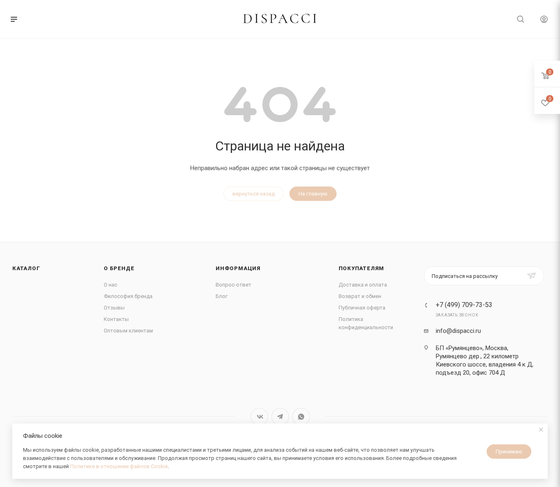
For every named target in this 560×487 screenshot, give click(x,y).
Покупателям (362, 268)
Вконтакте (259, 417)
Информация (238, 268)
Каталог (26, 268)
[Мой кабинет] (544, 20)
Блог (222, 296)
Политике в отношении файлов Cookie (119, 466)
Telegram (280, 417)
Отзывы (114, 308)
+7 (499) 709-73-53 (464, 305)
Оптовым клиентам (128, 331)
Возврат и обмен (360, 296)
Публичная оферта (362, 308)
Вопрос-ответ (233, 285)
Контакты (116, 319)
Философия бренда (128, 296)
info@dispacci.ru (458, 331)
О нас (110, 285)
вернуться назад (253, 194)
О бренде (119, 268)
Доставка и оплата (363, 285)
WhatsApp (301, 417)
